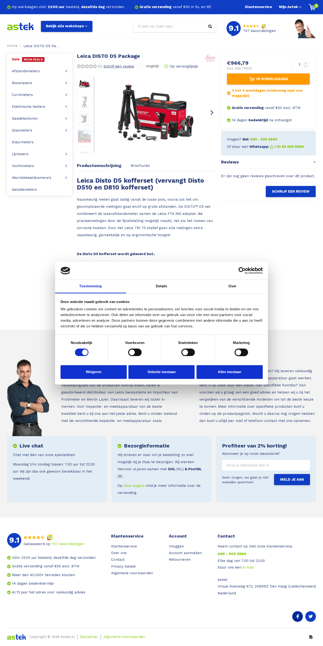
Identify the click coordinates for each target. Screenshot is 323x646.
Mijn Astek (288, 7)
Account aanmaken (185, 553)
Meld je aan (292, 479)
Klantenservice (258, 7)
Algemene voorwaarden (132, 573)
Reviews (230, 161)
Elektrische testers (28, 106)
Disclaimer (89, 637)
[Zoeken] (210, 26)
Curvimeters (22, 95)
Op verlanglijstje (184, 66)
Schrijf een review (119, 66)
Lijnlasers (20, 154)
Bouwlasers (22, 83)
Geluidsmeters (24, 189)
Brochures (140, 165)
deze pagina (134, 485)
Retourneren (180, 559)
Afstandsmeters (26, 71)
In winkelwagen (272, 79)
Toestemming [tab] (90, 286)
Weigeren (93, 372)
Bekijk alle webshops (65, 26)
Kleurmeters (23, 142)
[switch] (135, 352)
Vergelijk (152, 66)
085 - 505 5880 (232, 553)
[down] (307, 67)
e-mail (248, 567)
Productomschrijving (99, 165)
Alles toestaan (229, 372)
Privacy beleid (123, 566)
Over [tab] (232, 286)
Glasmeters (22, 130)
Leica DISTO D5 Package (44, 46)
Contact (118, 559)
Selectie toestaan (162, 372)
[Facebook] (297, 616)
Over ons (119, 553)
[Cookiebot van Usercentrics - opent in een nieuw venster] (242, 270)
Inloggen (176, 546)
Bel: (260, 139)
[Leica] (210, 57)
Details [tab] (161, 286)
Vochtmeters (23, 166)
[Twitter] (310, 616)
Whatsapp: (276, 147)
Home (12, 46)
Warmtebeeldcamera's (31, 178)
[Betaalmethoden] (311, 637)
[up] (307, 62)
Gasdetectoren (25, 118)
